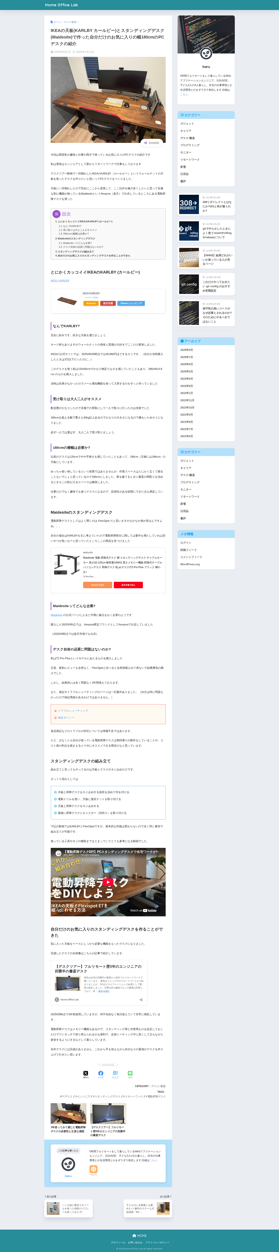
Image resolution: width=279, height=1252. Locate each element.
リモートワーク (134, 1096)
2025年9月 (186, 349)
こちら (153, 1160)
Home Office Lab (61, 5)
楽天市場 (108, 303)
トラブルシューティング (73, 710)
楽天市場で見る (128, 585)
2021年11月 (187, 400)
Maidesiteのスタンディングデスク (76, 238)
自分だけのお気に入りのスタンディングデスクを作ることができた (94, 255)
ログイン (185, 542)
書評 (183, 181)
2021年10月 (187, 407)
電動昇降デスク (157, 1096)
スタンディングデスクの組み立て (76, 251)
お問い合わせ (135, 1242)
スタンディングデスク (107, 1096)
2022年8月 (186, 385)
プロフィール (118, 1242)
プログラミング (190, 145)
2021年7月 (186, 429)
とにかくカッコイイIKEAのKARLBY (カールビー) (85, 221)
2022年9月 (186, 378)
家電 (183, 166)
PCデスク (67, 1096)
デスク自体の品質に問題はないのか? (83, 247)
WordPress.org (190, 564)
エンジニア (83, 1096)
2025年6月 (186, 364)
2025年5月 (186, 371)
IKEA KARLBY (91, 293)
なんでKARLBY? (72, 226)
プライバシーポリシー (157, 1242)
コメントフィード (191, 557)
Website (93, 1175)
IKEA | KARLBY (60, 280)
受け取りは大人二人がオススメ (80, 230)
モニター (185, 152)
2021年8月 (186, 421)
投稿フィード (188, 549)
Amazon (91, 303)
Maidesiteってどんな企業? (77, 243)
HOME (141, 1236)
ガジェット (187, 123)
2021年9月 (186, 414)
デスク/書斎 (158, 1086)
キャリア (185, 130)
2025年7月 (186, 357)
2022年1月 (186, 393)
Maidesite (56, 615)
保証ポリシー (66, 717)
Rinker (95, 297)
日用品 (184, 174)
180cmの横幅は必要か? (76, 233)
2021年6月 (186, 436)
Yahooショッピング (131, 303)
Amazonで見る (97, 585)
